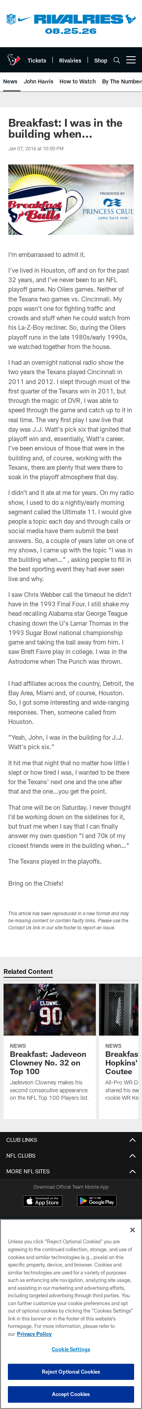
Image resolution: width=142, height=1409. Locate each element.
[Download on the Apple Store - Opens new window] (42, 1202)
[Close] (132, 1230)
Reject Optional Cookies (71, 1371)
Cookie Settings (71, 1349)
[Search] (117, 60)
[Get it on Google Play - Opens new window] (96, 1205)
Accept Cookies (71, 1394)
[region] (71, 1314)
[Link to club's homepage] (13, 56)
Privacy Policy (34, 1334)
